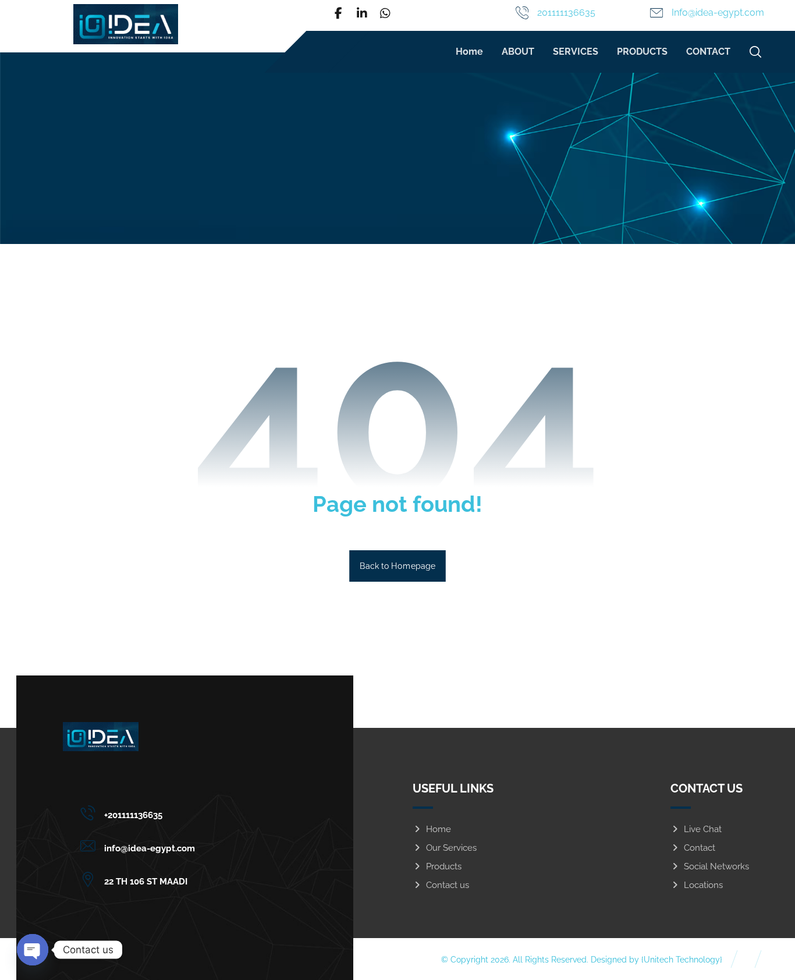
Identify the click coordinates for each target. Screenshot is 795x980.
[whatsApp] (385, 13)
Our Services (451, 848)
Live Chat (703, 829)
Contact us (447, 885)
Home (438, 829)
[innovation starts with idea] (125, 24)
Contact (699, 848)
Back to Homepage (397, 566)
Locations (703, 885)
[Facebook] (338, 13)
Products (444, 866)
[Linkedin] (362, 13)
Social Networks (716, 866)
